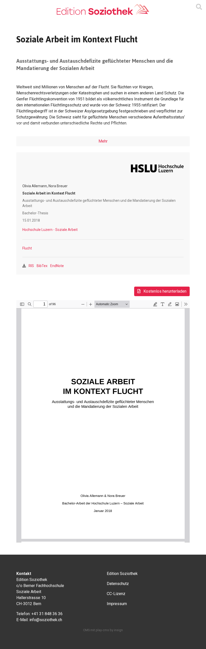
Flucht (27, 248)
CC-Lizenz (116, 593)
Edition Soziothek (122, 573)
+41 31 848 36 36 (47, 613)
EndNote (57, 266)
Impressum (117, 603)
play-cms (102, 630)
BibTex (42, 266)
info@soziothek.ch (45, 619)
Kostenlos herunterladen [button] (164, 291)
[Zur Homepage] (103, 9)
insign (118, 630)
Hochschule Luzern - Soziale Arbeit (50, 230)
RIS (31, 266)
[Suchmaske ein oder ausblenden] (199, 7)
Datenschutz (118, 583)
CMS (86, 630)
